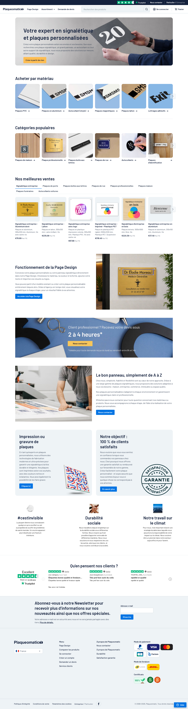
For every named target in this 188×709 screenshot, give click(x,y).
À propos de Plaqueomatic (108, 649)
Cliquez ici (26, 486)
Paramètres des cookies (61, 704)
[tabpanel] (94, 220)
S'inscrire (127, 617)
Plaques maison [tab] (145, 186)
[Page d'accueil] (34, 642)
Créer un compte (66, 658)
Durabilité (101, 653)
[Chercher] (146, 9)
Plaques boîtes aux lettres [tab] (75, 186)
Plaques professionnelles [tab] (121, 186)
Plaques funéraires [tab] (24, 191)
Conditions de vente (41, 704)
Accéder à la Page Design (28, 296)
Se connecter (65, 653)
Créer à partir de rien (35, 60)
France (23, 651)
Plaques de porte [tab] (50, 186)
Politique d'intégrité (22, 704)
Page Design (32, 9)
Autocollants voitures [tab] (48, 191)
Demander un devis (67, 662)
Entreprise (180, 2)
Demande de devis (66, 9)
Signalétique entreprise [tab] (27, 186)
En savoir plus (108, 489)
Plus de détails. (46, 622)
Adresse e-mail (127, 606)
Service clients (66, 666)
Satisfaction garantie (106, 658)
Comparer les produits (69, 649)
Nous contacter (105, 412)
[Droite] (172, 96)
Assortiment (47, 9)
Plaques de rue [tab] (98, 186)
